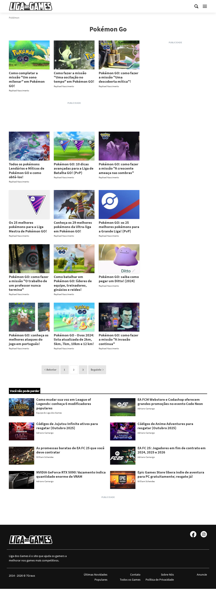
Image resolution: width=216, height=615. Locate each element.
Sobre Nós (167, 574)
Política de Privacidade (160, 579)
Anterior (51, 369)
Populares (100, 579)
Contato (135, 574)
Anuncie (202, 574)
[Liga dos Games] (30, 6)
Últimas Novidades (95, 574)
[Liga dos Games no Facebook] (193, 534)
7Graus (30, 575)
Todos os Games (130, 579)
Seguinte (96, 369)
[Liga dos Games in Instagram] (204, 534)
